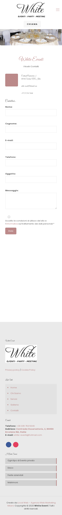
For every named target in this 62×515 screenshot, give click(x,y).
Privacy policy (12, 369)
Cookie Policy (28, 369)
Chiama (32, 24)
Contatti (14, 410)
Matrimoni (13, 482)
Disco (10, 467)
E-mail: (9, 140)
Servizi (13, 399)
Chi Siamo (15, 393)
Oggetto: (10, 173)
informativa (12, 223)
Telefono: (10, 157)
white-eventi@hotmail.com (29, 86)
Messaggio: (12, 190)
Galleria (14, 404)
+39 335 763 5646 (27, 93)
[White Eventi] (31, 10)
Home (13, 387)
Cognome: (11, 123)
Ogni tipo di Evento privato (21, 460)
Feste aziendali (15, 475)
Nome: (9, 106)
